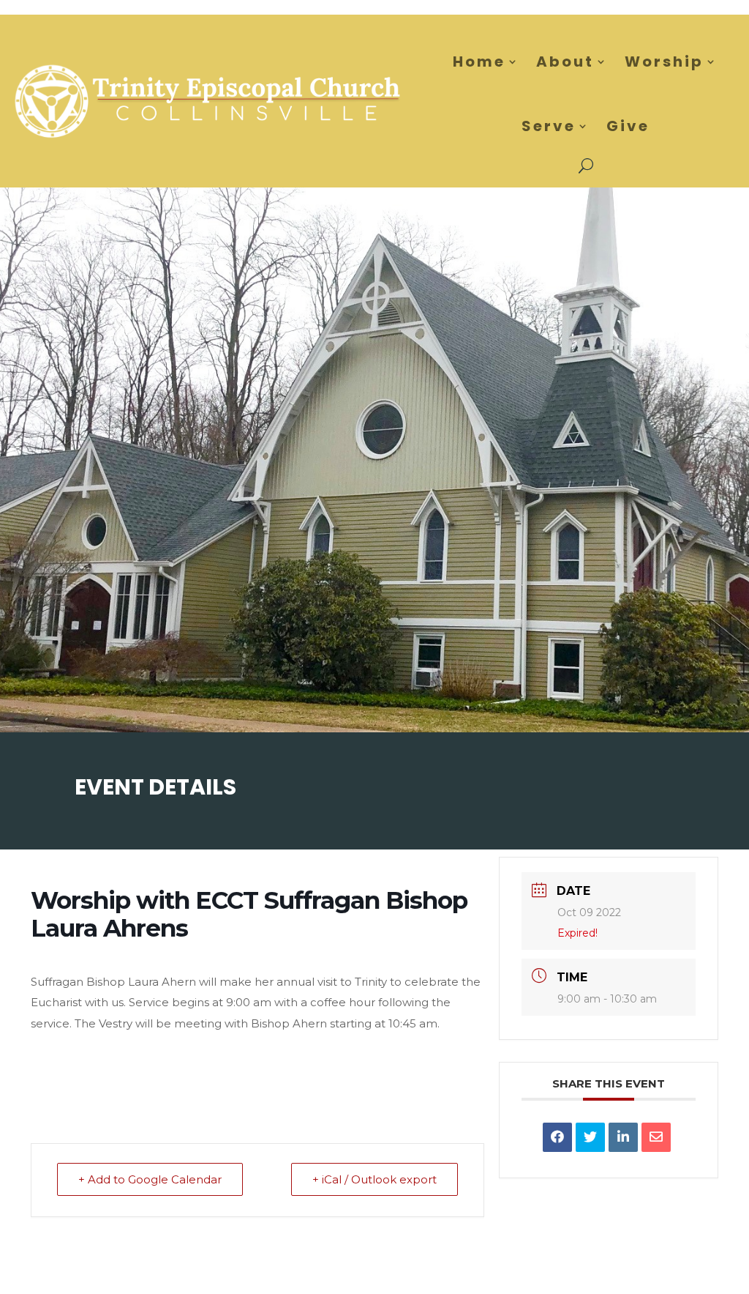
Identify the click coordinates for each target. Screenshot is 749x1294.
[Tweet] (590, 1137)
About (565, 61)
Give (628, 126)
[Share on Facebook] (557, 1137)
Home (479, 61)
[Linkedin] (623, 1137)
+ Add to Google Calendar (150, 1179)
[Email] (656, 1137)
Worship (664, 61)
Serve (549, 126)
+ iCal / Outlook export (374, 1179)
